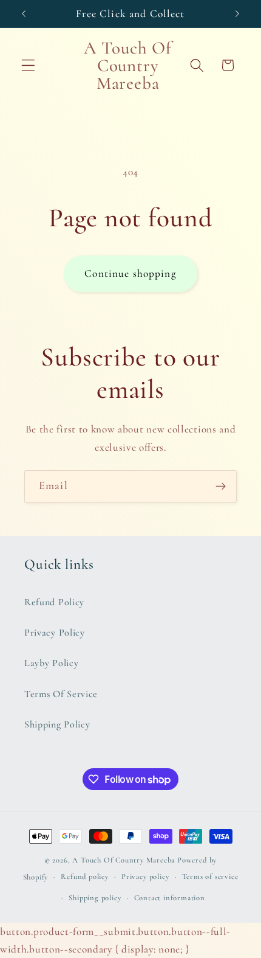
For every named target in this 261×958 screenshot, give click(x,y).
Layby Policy (51, 663)
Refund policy (84, 876)
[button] (28, 65)
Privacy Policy (54, 633)
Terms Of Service (61, 694)
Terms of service (210, 876)
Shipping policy (95, 898)
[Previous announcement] (23, 13)
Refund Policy (54, 602)
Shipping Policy (57, 724)
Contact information (169, 898)
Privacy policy (145, 876)
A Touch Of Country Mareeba (123, 860)
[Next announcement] (237, 13)
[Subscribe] (220, 486)
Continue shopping (130, 273)
